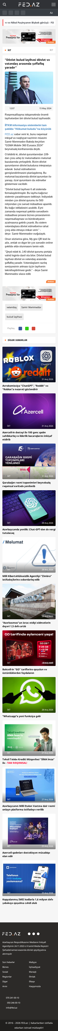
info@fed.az (11, 1007)
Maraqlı (32, 971)
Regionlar (7, 976)
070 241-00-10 (12, 997)
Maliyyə (32, 962)
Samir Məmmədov (31, 307)
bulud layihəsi (14, 316)
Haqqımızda (35, 986)
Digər (5, 981)
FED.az (9, 134)
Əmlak (32, 976)
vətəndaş (12, 307)
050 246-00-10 (13, 1002)
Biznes (5, 967)
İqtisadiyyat (34, 967)
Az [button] (51, 12)
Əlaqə (32, 981)
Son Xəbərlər (8, 962)
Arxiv (4, 986)
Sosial (5, 971)
